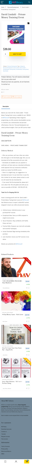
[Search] (29, 2)
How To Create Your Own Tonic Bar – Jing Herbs (12, 349)
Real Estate (5, 71)
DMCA (2, 454)
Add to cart (17, 54)
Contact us (4, 431)
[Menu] (2, 2)
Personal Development (13, 7)
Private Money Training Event (22, 69)
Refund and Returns (6, 451)
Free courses (4, 439)
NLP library (3, 426)
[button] (28, 23)
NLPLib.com (19, 244)
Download (6, 429)
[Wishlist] (5, 461)
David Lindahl (16, 67)
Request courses (5, 436)
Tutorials (3, 434)
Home (2, 7)
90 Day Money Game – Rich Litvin (12, 314)
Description (6, 106)
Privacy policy (4, 449)
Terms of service (5, 446)
